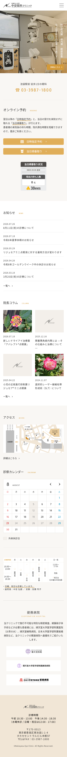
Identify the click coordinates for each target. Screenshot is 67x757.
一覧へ (6, 286)
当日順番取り (34, 151)
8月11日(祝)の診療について (18, 228)
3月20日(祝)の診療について (18, 277)
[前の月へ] (51, 484)
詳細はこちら (55, 67)
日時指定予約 (34, 141)
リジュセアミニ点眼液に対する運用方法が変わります (32, 252)
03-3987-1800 (36, 90)
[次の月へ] (59, 484)
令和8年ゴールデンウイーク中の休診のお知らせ (29, 264)
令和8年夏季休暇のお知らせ (18, 240)
